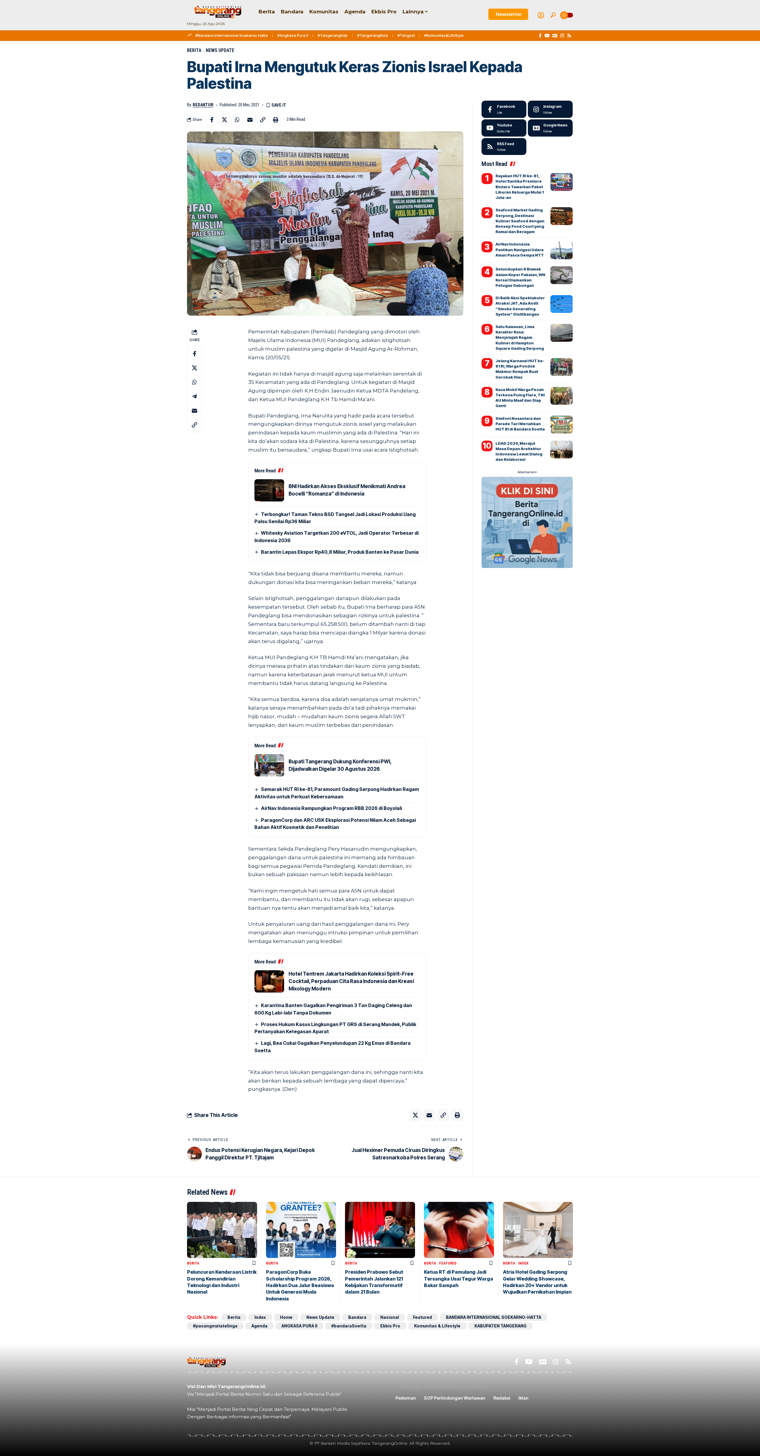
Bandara (357, 1317)
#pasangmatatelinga (215, 1325)
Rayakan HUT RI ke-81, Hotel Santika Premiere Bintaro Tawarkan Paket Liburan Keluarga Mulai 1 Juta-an (519, 186)
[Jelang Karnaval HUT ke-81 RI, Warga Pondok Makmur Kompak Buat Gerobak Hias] (561, 367)
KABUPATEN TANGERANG (500, 1325)
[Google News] (555, 35)
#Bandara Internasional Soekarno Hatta (231, 35)
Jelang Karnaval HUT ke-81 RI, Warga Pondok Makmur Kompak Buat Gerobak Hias (519, 368)
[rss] (504, 146)
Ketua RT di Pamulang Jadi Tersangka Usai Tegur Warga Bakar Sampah (458, 1278)
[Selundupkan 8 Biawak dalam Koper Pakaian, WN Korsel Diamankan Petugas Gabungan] (561, 275)
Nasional (389, 1317)
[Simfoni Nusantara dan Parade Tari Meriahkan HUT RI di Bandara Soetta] (561, 424)
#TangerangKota (372, 35)
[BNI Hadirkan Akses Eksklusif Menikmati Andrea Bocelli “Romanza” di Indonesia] (269, 490)
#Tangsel (406, 35)
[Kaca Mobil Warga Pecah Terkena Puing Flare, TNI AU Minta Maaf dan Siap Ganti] (561, 396)
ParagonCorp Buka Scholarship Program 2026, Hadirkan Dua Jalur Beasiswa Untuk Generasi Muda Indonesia (300, 1285)
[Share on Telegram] (194, 396)
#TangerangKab (333, 35)
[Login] (540, 15)
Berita (194, 50)
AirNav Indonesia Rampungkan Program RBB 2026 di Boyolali (331, 808)
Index (523, 1263)
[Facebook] (540, 35)
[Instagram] (562, 35)
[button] (553, 15)
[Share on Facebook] (212, 120)
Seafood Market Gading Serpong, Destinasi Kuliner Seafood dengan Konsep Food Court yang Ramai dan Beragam (519, 221)
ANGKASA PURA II (299, 1325)
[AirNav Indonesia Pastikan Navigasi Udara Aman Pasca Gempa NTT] (561, 250)
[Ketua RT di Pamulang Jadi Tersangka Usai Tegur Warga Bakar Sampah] (459, 1230)
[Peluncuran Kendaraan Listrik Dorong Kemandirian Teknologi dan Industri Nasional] (222, 1230)
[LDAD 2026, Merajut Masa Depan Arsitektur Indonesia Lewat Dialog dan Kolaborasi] (561, 449)
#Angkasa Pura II (292, 35)
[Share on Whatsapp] (237, 120)
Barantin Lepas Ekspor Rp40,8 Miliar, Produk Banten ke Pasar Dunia (340, 552)
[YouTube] (547, 35)
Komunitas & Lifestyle (437, 1325)
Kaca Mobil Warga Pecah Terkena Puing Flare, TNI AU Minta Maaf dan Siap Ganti (520, 397)
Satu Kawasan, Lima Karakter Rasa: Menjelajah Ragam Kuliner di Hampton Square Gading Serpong (519, 337)
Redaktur (203, 104)
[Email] (250, 120)
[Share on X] (224, 120)
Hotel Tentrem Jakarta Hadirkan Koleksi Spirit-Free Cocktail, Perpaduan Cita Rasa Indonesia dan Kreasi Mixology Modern (351, 981)
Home (286, 1317)
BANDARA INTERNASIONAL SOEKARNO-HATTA (493, 1317)
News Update (220, 50)
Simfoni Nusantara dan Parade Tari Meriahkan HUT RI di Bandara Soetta (520, 423)
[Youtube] (504, 128)
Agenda (259, 1325)
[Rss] (569, 35)
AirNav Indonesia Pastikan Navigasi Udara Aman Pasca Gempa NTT (519, 249)
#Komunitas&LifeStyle (444, 35)
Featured (448, 1263)
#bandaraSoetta (348, 1325)
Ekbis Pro (390, 1325)
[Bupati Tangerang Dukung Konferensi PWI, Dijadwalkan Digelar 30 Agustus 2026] (269, 765)
